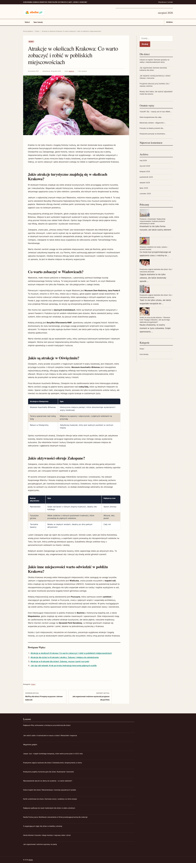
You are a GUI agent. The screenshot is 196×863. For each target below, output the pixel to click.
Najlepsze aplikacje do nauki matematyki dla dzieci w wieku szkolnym (49, 808)
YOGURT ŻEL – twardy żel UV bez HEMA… (156, 112)
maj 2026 (143, 160)
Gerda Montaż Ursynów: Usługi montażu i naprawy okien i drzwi (47, 835)
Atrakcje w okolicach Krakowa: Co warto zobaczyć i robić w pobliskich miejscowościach (71, 653)
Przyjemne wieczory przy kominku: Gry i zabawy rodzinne (154, 85)
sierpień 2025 (145, 183)
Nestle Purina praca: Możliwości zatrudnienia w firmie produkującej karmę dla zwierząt (55, 817)
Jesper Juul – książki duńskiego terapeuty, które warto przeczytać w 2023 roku (53, 754)
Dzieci (27, 22)
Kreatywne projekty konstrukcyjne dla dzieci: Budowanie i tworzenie (48, 772)
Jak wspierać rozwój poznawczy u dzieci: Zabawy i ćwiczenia (155, 77)
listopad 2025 (145, 171)
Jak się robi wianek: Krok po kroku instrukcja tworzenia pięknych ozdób (64, 665)
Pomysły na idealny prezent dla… (152, 128)
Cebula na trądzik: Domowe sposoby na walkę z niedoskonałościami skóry (154, 61)
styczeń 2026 (145, 166)
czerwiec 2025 (145, 193)
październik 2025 (146, 177)
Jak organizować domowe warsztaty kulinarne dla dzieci (153, 69)
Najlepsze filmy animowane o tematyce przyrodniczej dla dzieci (46, 725)
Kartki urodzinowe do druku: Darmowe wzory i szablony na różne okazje (50, 799)
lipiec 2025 (144, 188)
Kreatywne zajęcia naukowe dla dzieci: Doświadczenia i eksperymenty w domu (52, 763)
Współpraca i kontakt (165, 2)
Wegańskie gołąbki (30, 744)
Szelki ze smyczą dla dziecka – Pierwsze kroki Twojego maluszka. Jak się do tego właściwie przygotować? (155, 319)
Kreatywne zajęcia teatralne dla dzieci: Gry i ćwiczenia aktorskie (156, 270)
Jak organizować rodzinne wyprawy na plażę (40, 844)
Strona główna (28, 31)
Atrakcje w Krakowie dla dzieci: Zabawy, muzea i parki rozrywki (60, 661)
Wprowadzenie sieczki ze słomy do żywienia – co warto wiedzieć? (47, 781)
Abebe (30, 860)
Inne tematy (38, 22)
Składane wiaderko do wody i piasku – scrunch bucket (154, 248)
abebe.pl (71, 71)
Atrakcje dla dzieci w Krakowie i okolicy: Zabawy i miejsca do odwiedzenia (65, 657)
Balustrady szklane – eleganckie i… (153, 123)
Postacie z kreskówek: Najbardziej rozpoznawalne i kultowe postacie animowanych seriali (152, 221)
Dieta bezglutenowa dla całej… (151, 117)
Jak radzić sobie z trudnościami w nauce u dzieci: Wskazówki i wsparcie (50, 735)
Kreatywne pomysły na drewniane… (153, 134)
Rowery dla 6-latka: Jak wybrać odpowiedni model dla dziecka (156, 93)
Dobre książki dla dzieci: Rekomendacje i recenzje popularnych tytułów (49, 790)
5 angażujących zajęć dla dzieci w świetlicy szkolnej (42, 826)
